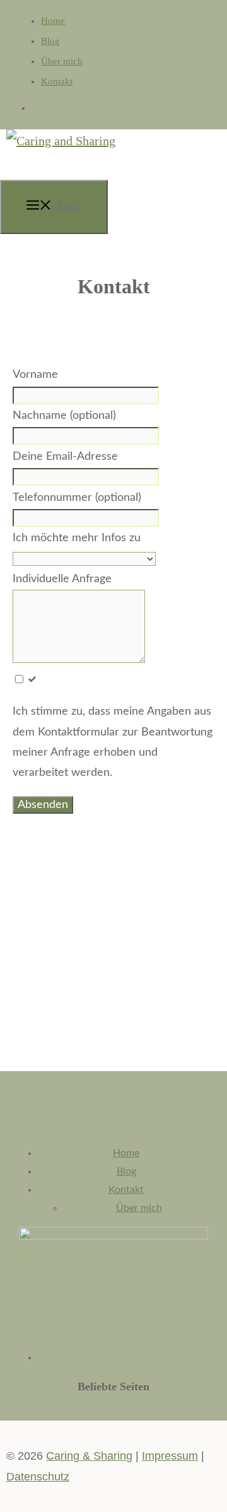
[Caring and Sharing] (60, 141)
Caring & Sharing (89, 1456)
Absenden (43, 805)
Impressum (170, 1456)
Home (53, 21)
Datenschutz (37, 1476)
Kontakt (57, 81)
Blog (50, 41)
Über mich (62, 61)
